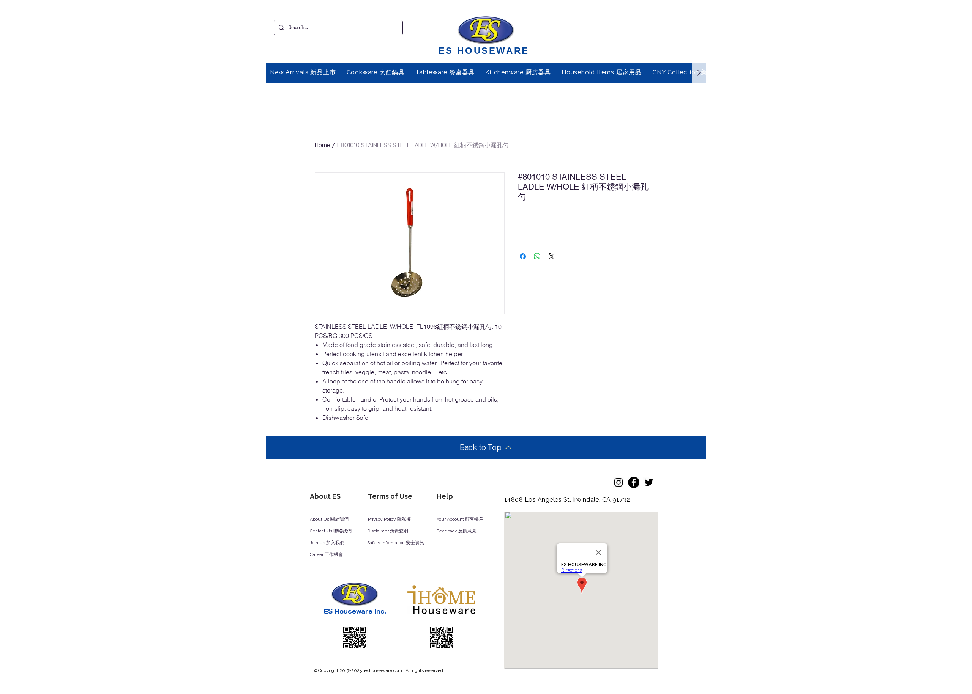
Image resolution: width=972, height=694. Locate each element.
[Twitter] (649, 482)
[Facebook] (633, 482)
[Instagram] (618, 482)
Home (322, 145)
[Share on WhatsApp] (537, 256)
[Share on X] (551, 256)
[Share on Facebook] (522, 256)
